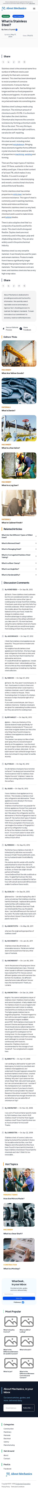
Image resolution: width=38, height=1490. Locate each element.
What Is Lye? (7, 1371)
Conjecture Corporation (23, 1484)
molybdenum (18, 144)
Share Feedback (27, 328)
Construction (10, 1265)
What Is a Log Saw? (10, 485)
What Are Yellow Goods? (13, 373)
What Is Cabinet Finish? (12, 522)
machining (19, 154)
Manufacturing (10, 1195)
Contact (7, 1458)
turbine (8, 217)
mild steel (17, 194)
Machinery (6, 370)
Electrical (7, 1438)
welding (28, 154)
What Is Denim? (8, 410)
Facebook (7, 1469)
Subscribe (19, 1298)
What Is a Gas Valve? (11, 448)
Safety (6, 1442)
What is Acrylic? (25, 1350)
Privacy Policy (6, 1486)
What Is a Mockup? (11, 1268)
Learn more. (32, 3)
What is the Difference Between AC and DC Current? (10, 1352)
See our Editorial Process (12, 328)
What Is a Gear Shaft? (13, 1233)
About (6, 1455)
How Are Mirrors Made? (14, 1198)
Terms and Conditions (17, 1486)
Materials (6, 407)
